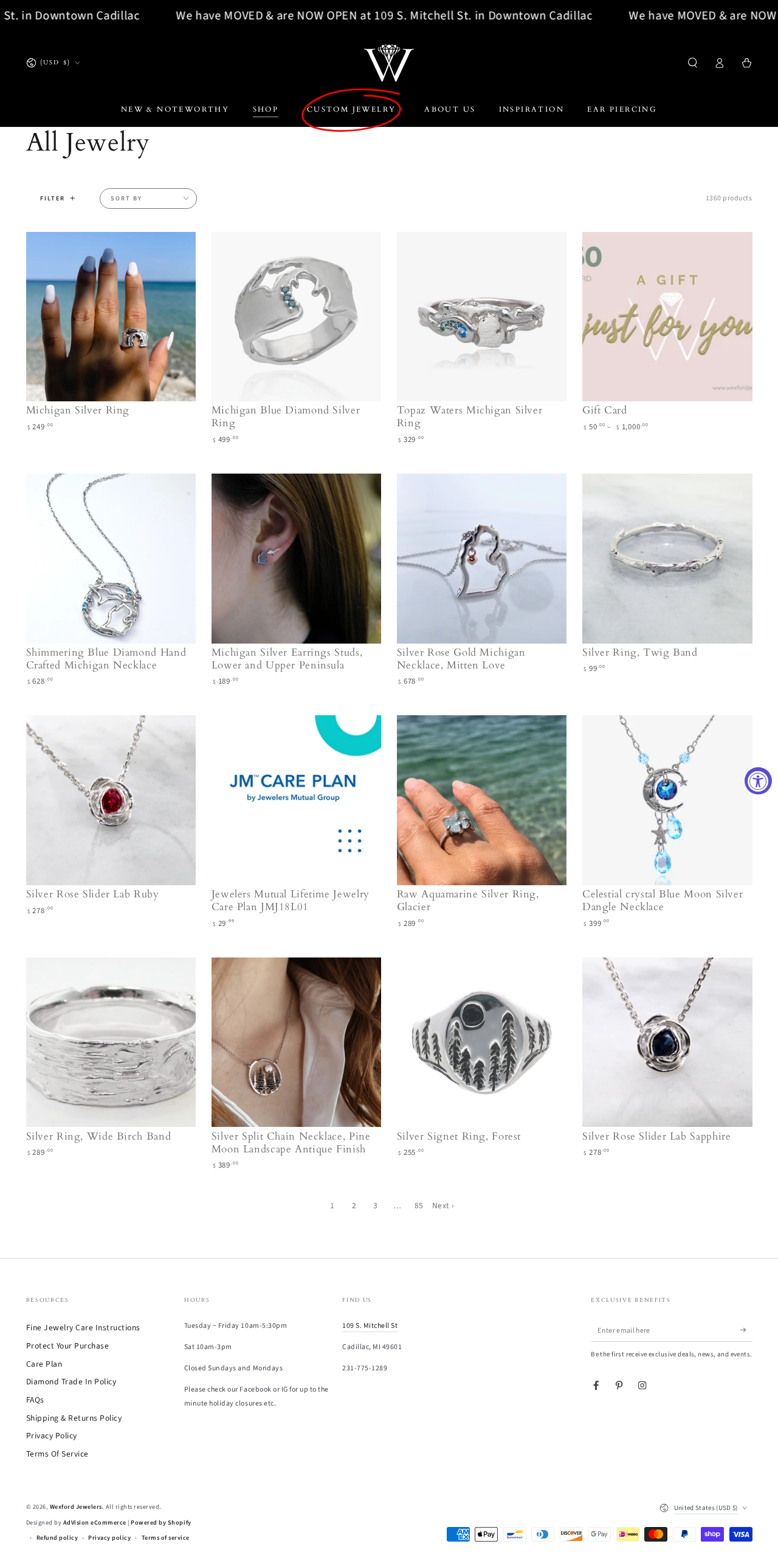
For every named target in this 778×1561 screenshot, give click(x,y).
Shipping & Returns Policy (74, 1418)
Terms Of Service (57, 1454)
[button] (693, 63)
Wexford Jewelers (76, 1507)
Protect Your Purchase (67, 1346)
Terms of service (166, 1538)
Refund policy (57, 1538)
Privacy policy (109, 1538)
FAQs (35, 1400)
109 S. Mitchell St (370, 1326)
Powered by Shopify (161, 1522)
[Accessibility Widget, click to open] (758, 780)
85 (419, 1205)
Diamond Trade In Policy (71, 1381)
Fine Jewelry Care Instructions (83, 1327)
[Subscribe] (746, 1330)
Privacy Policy (51, 1435)
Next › (443, 1205)
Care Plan (44, 1364)
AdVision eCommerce (94, 1522)
